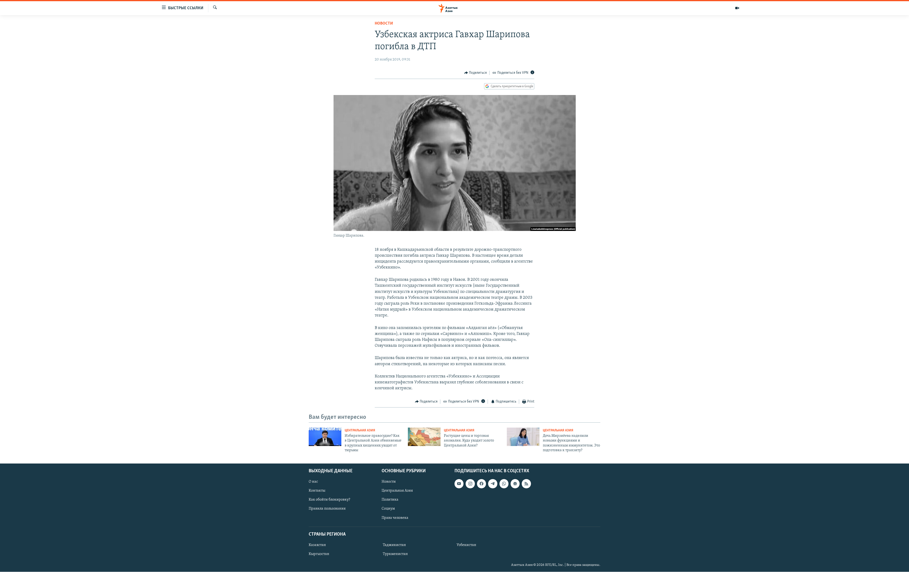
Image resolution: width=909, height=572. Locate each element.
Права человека (395, 518)
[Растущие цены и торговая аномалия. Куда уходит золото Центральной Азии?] (424, 437)
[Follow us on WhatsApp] (503, 483)
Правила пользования (327, 509)
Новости (384, 24)
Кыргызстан (319, 554)
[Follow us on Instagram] (470, 483)
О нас (313, 482)
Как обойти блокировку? (329, 500)
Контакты (317, 491)
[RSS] (526, 483)
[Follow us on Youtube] (458, 483)
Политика (390, 500)
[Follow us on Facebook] (481, 483)
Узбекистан (466, 545)
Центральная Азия (360, 430)
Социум (388, 509)
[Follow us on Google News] (515, 483)
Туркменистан (395, 554)
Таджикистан (394, 545)
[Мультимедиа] (737, 8)
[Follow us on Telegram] (492, 483)
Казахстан (317, 545)
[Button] (475, 73)
